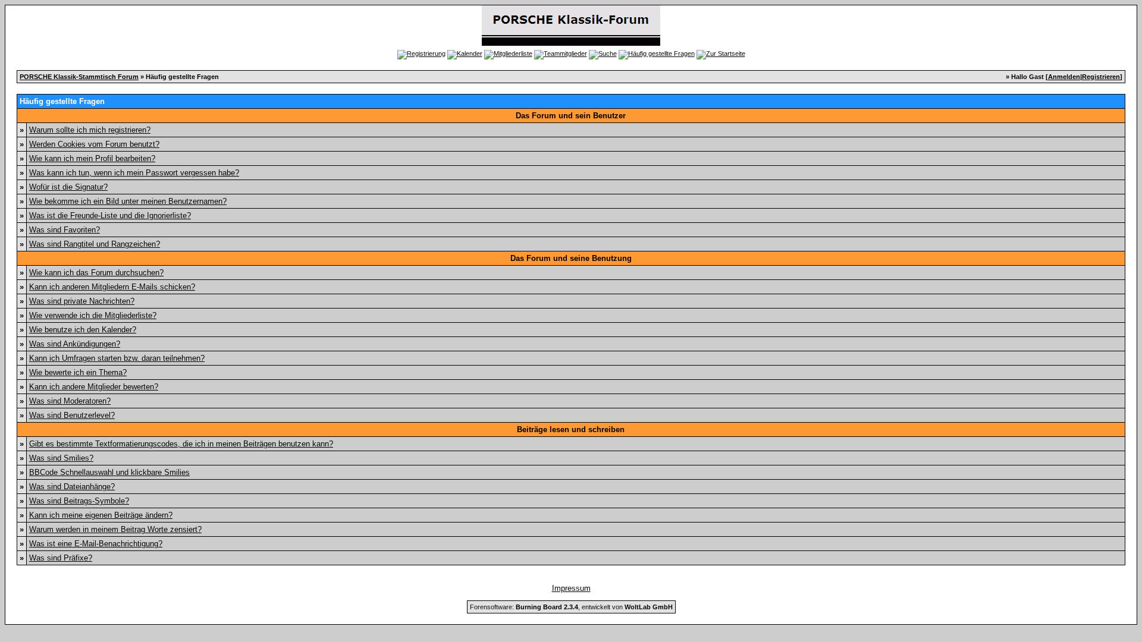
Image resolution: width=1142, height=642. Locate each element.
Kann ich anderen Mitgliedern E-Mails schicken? (112, 286)
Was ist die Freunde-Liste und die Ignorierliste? (110, 215)
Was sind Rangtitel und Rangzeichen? (94, 244)
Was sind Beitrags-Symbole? (79, 500)
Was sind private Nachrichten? (81, 301)
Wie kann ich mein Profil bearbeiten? (92, 158)
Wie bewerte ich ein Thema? (78, 372)
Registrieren (1101, 76)
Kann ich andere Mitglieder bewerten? (93, 386)
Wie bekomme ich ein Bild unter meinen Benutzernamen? (128, 201)
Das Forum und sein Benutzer (571, 115)
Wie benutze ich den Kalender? (82, 329)
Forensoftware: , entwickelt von (571, 606)
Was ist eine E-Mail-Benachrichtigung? (95, 543)
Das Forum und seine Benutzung (571, 258)
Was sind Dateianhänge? (72, 486)
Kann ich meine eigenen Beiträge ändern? (100, 515)
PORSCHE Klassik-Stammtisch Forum (79, 76)
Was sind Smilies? (61, 458)
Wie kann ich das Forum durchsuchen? (96, 272)
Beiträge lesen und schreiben (571, 429)
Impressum (571, 588)
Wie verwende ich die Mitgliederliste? (92, 315)
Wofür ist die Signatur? (68, 186)
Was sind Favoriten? (64, 229)
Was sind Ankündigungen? (74, 343)
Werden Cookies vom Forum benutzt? (94, 144)
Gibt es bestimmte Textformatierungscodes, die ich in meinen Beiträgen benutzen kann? (181, 443)
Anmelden (1064, 76)
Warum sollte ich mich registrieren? (89, 129)
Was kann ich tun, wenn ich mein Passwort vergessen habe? (134, 172)
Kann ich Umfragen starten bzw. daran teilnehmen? (117, 358)
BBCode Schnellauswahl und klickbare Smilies (109, 472)
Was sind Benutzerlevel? (72, 415)
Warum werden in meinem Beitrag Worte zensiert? (115, 529)
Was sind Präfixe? (60, 557)
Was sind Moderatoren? (70, 400)
